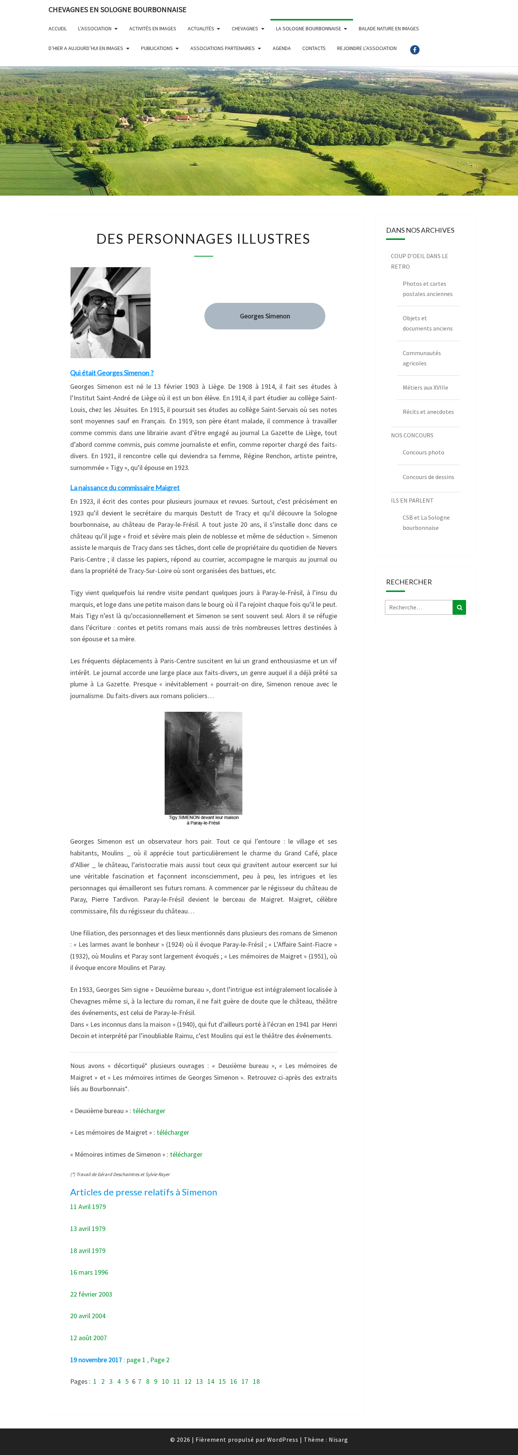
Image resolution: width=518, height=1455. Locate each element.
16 (233, 1381)
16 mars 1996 (89, 1272)
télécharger (149, 1110)
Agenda (282, 48)
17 (245, 1381)
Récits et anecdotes (428, 411)
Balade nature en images (389, 28)
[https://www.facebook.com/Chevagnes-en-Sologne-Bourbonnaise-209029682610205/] (414, 52)
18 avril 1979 (87, 1250)
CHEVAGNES (245, 28)
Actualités (201, 28)
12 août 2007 (88, 1337)
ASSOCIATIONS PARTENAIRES (222, 48)
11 (176, 1381)
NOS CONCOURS (412, 435)
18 (256, 1381)
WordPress (282, 1439)
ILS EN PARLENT (412, 500)
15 (222, 1381)
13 (199, 1381)
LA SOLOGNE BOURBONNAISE (308, 28)
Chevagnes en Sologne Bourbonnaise (118, 9)
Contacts (314, 48)
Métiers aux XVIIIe (425, 387)
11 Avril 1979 (88, 1206)
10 (165, 1381)
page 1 (136, 1359)
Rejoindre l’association (367, 48)
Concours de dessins (428, 477)
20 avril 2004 (87, 1315)
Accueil (58, 28)
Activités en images (152, 28)
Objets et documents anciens (428, 323)
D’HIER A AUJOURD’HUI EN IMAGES (86, 48)
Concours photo (423, 452)
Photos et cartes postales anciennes (428, 289)
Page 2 (160, 1359)
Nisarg (338, 1439)
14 (210, 1381)
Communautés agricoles (422, 358)
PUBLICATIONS (157, 48)
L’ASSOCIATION (94, 28)
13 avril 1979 (87, 1228)
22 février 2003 (91, 1294)
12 (188, 1381)
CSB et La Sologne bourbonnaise (426, 522)
